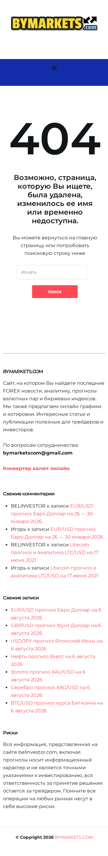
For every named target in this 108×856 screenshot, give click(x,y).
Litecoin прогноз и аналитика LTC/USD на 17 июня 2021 (54, 552)
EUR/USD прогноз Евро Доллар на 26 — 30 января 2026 (52, 513)
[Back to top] (102, 850)
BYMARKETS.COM (74, 837)
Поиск (55, 291)
